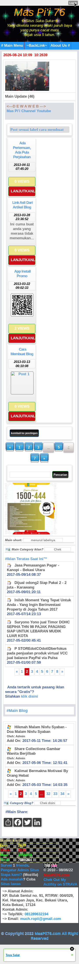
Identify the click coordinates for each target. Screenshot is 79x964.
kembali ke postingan (24, 433)
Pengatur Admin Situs (20, 870)
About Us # (60, 45)
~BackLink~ (37, 45)
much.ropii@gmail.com (40, 919)
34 (62, 794)
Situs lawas (11, 884)
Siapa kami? (11, 875)
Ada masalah (12, 879)
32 (48, 794)
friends (22, 865)
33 (55, 794)
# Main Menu (12, 45)
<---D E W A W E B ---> (26, 106)
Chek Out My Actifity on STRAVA (60, 882)
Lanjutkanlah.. (23, 191)
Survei (7, 865)
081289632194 (36, 914)
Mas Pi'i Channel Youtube (29, 111)
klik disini (29, 696)
